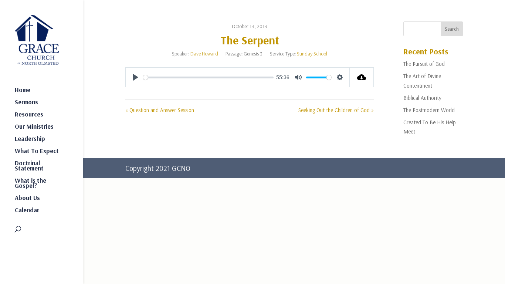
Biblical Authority (422, 97)
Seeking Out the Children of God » (336, 110)
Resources (29, 115)
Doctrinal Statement (29, 166)
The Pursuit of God (424, 63)
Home (22, 90)
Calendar (27, 210)
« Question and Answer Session (159, 110)
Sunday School (312, 53)
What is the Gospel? (30, 183)
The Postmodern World (429, 110)
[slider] (208, 77)
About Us (27, 198)
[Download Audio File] (362, 77)
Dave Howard (204, 53)
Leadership (30, 139)
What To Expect (37, 151)
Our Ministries (34, 127)
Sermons (26, 102)
